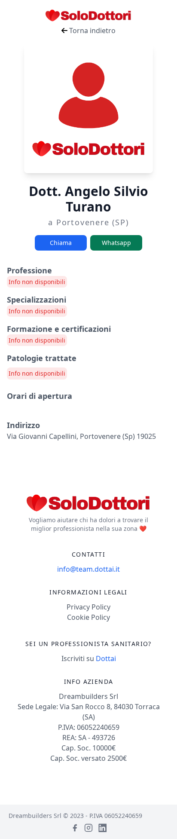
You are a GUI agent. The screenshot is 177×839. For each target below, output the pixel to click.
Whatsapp (116, 243)
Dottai (106, 658)
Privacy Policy (88, 607)
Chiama (61, 243)
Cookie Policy (88, 617)
